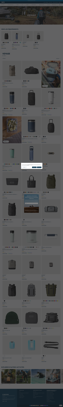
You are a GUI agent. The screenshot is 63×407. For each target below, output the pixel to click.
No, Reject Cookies (34, 167)
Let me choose (24, 167)
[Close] (41, 163)
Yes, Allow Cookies (39, 167)
